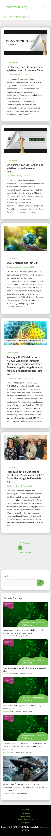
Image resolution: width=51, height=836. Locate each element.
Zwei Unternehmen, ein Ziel (22, 263)
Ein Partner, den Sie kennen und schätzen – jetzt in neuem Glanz (25, 68)
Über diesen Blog (25, 819)
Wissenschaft (7, 636)
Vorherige (25, 542)
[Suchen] (40, 583)
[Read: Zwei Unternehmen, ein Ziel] (25, 238)
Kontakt (25, 809)
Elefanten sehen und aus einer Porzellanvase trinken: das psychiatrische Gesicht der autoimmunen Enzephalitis (25, 746)
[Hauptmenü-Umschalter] (45, 7)
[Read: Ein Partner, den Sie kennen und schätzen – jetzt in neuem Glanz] (25, 42)
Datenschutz (25, 816)
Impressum (25, 813)
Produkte (6, 793)
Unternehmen (12, 62)
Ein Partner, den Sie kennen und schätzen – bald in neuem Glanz (25, 168)
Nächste (25, 552)
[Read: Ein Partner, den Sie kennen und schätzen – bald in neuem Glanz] (25, 140)
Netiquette (25, 822)
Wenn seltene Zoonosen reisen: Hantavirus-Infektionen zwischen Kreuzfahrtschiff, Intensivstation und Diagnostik (25, 787)
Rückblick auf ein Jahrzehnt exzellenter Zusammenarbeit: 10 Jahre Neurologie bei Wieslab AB (25, 477)
